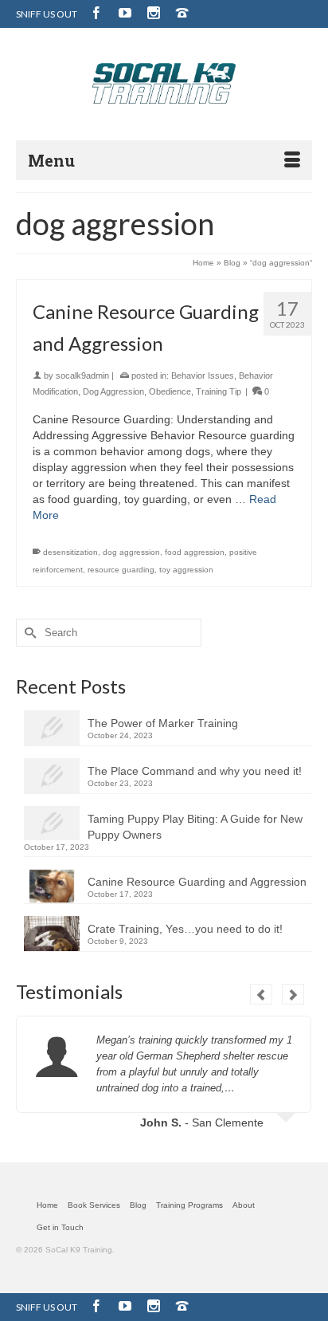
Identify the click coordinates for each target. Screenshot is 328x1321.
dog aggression (131, 552)
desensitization (70, 552)
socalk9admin (82, 375)
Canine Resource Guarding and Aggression (197, 881)
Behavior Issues (202, 375)
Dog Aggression (113, 391)
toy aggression (186, 569)
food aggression (195, 552)
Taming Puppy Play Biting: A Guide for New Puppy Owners (195, 826)
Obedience (170, 391)
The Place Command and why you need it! (195, 771)
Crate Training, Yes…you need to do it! (185, 928)
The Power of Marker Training (163, 723)
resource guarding (121, 569)
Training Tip (218, 391)
